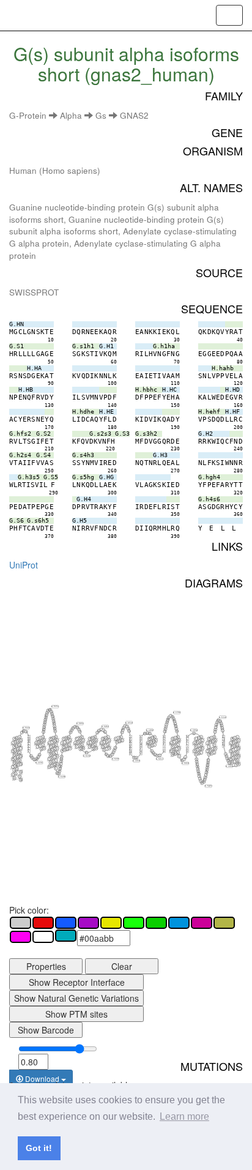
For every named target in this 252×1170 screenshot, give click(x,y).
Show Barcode (46, 1030)
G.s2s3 (136, 761)
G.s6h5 (229, 766)
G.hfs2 (129, 722)
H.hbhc (80, 724)
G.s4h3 (176, 713)
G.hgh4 (208, 786)
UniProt (23, 565)
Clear (121, 966)
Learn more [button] (184, 1116)
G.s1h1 (39, 763)
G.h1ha (55, 706)
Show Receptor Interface (77, 982)
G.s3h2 (150, 730)
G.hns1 (26, 728)
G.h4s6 (222, 717)
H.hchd (87, 755)
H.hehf (115, 759)
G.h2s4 (159, 758)
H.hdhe (105, 727)
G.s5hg (194, 730)
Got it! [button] (39, 1148)
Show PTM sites (76, 1014)
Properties (46, 966)
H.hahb (61, 777)
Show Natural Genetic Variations (76, 998)
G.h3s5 (185, 763)
